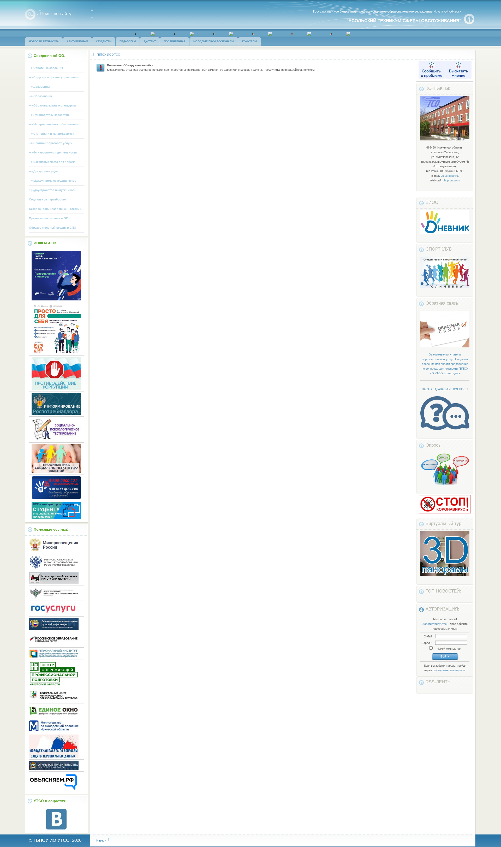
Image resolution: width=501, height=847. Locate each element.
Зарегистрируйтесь (435, 623)
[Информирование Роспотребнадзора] (56, 413)
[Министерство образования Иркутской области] (54, 582)
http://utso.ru (452, 180)
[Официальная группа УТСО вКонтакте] (56, 828)
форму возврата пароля (449, 670)
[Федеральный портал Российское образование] (54, 644)
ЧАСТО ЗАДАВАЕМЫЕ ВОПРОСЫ (445, 389)
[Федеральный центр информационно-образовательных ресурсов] (54, 700)
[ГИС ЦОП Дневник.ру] (445, 233)
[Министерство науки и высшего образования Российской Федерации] (54, 568)
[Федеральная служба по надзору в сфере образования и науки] (54, 598)
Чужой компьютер (448, 648)
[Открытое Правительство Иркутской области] (54, 769)
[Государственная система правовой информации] (54, 629)
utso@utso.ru (449, 175)
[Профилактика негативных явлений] (56, 471)
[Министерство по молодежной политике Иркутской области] (54, 730)
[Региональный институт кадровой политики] (54, 657)
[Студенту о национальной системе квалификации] (56, 517)
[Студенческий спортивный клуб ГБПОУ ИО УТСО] (445, 287)
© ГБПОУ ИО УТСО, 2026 (55, 840)
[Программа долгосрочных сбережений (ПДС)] (56, 352)
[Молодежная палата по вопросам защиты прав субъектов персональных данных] (54, 757)
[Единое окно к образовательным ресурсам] (54, 716)
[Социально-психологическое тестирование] (56, 439)
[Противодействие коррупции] (56, 389)
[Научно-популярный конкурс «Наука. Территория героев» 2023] (56, 299)
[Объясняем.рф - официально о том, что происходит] (54, 789)
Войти (444, 656)
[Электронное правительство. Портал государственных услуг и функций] (54, 613)
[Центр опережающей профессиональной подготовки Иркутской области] (54, 685)
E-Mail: (428, 636)
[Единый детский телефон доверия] (56, 498)
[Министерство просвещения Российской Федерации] (54, 550)
